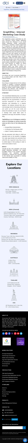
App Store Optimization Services (10, 359)
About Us (4, 388)
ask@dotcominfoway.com (10, 415)
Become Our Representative (9, 392)
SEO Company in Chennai (8, 381)
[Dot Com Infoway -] (6, 2)
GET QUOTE (19, 3)
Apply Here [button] (14, 419)
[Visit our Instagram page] (6, 333)
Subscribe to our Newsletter (10, 424)
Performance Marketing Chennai (10, 379)
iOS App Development (7, 353)
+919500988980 (8, 410)
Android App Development (8, 355)
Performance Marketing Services (10, 377)
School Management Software (9, 403)
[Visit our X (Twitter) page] (12, 333)
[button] (24, 3)
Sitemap (4, 396)
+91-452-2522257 (9, 412)
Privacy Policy (5, 394)
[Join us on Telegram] (21, 333)
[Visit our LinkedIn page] (3, 333)
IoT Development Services (8, 361)
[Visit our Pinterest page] (15, 333)
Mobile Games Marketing (8, 357)
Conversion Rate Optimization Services (11, 375)
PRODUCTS (5, 400)
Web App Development (7, 373)
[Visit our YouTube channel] (18, 333)
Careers (4, 390)
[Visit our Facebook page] (9, 333)
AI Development (6, 363)
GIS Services (5, 365)
